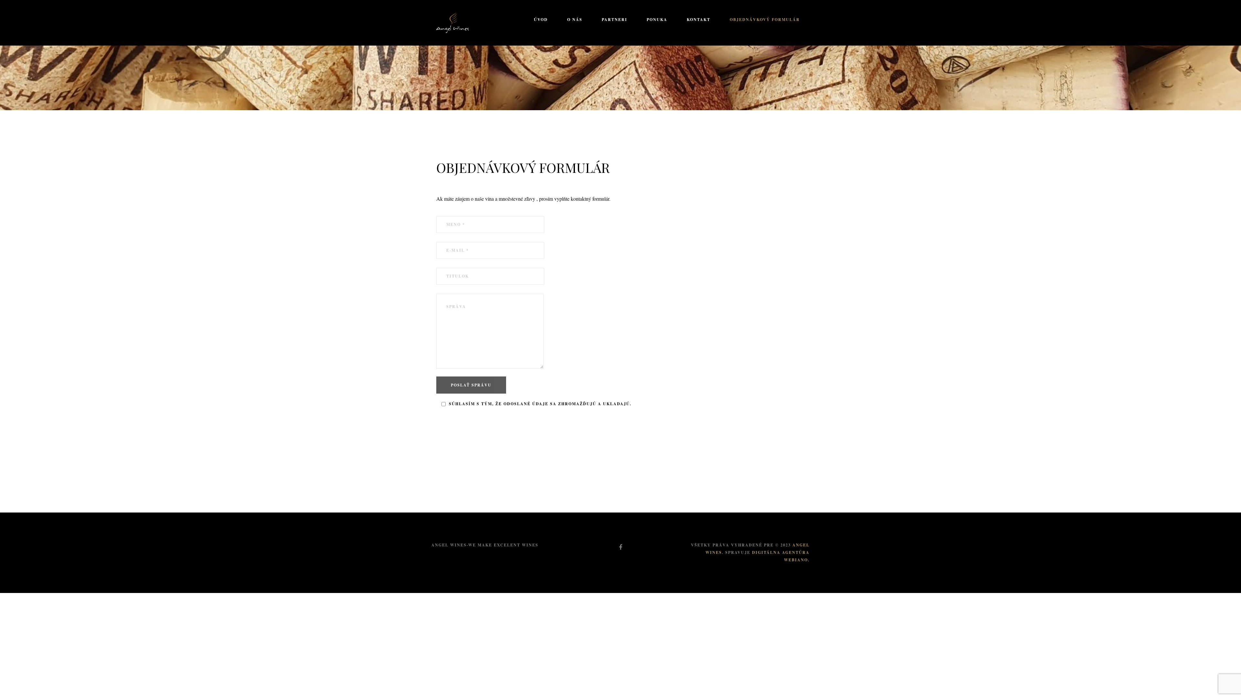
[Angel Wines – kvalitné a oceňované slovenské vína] (452, 22)
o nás (574, 19)
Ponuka (657, 19)
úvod (541, 19)
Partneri (614, 19)
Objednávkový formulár (765, 19)
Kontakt (698, 19)
